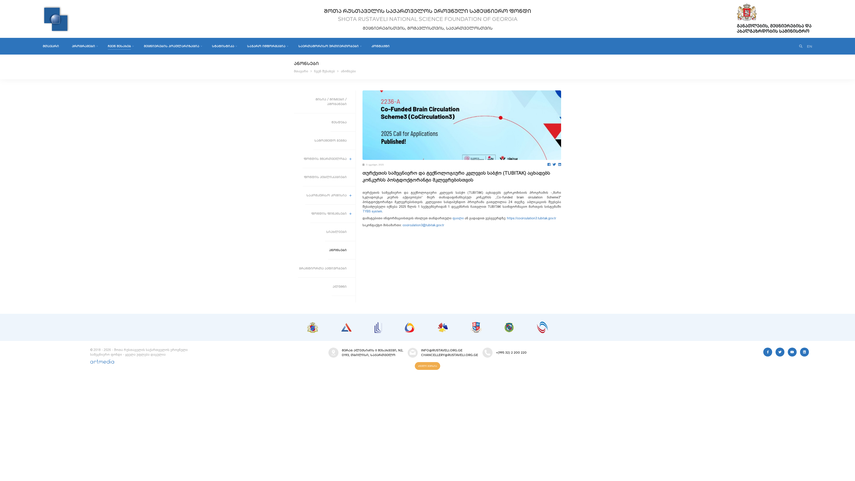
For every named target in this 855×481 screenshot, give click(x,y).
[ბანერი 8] (542, 324)
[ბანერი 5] (443, 325)
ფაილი (458, 218)
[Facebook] (549, 164)
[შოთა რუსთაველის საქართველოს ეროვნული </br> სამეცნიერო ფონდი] (56, 8)
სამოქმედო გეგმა (330, 141)
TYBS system (372, 211)
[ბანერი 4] (410, 324)
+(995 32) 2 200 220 (511, 353)
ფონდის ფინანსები (329, 214)
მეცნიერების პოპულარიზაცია (171, 46)
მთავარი (51, 46)
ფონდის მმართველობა (325, 159)
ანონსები (348, 71)
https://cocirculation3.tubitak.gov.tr (531, 218)
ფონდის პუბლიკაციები (325, 177)
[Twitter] (554, 164)
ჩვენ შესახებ (119, 46)
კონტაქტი (380, 46)
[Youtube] (792, 352)
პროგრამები (83, 46)
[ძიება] (801, 46)
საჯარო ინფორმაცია (266, 46)
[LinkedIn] (559, 164)
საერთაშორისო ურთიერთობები (328, 46)
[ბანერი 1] (312, 324)
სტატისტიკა (223, 46)
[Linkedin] (804, 352)
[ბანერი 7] (509, 325)
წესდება (339, 122)
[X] (780, 352)
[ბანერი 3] (378, 324)
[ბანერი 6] (476, 324)
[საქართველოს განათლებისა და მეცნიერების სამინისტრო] (774, 4)
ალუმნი (340, 287)
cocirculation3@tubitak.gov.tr (423, 225)
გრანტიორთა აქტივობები (323, 268)
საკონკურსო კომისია (326, 195)
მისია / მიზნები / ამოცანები (331, 101)
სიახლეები (336, 232)
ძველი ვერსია (427, 366)
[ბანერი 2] (346, 325)
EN (809, 46)
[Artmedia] (102, 362)
